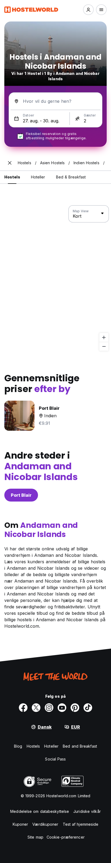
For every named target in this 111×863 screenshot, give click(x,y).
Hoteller (51, 746)
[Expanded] (9, 162)
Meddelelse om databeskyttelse (39, 811)
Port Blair (21, 495)
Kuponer (20, 824)
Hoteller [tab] (38, 177)
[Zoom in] (103, 337)
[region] (55, 278)
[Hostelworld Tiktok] (88, 707)
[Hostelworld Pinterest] (75, 707)
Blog (18, 746)
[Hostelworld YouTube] (62, 707)
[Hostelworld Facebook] (23, 707)
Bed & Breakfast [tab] (71, 177)
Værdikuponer (45, 824)
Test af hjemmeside (81, 824)
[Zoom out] (103, 346)
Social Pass (55, 759)
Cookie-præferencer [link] (66, 837)
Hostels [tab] (12, 177)
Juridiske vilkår (87, 811)
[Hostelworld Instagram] (49, 707)
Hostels (33, 746)
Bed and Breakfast (80, 746)
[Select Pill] (88, 9)
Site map (35, 837)
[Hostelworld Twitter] (36, 707)
